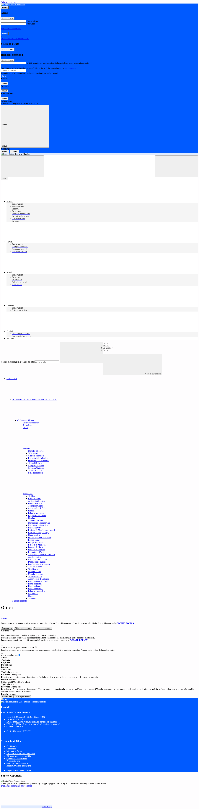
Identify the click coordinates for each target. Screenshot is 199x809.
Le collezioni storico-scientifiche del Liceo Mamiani (34, 399)
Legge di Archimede (37, 515)
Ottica (25, 427)
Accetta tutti (42, 628)
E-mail (29, 63)
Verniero (31, 598)
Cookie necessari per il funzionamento (17, 647)
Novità (106, 345)
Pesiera (31, 511)
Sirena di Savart (35, 470)
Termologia (27, 425)
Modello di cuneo (35, 574)
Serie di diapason (35, 473)
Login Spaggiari (70, 68)
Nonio (31, 596)
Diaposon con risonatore (38, 460)
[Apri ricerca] (176, 166)
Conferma (14, 151)
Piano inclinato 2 (35, 586)
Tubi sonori (33, 453)
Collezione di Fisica (26, 420)
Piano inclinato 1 (35, 588)
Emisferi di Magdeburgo (38, 532)
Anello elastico (34, 557)
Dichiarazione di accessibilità (18, 756)
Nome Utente (32, 21)
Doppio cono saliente (37, 562)
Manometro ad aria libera (39, 525)
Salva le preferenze (22, 697)
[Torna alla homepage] (99, 154)
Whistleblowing (13, 761)
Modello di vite (34, 571)
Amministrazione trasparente (18, 766)
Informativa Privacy (14, 751)
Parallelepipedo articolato (39, 564)
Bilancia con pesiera (36, 591)
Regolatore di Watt (36, 552)
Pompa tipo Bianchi (36, 542)
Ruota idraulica (34, 498)
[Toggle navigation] (22, 166)
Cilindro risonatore (36, 456)
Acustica (27, 448)
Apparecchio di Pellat (37, 508)
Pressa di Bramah (35, 503)
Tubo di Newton (35, 576)
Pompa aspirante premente (39, 537)
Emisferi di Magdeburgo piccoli (41, 530)
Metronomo (33, 593)
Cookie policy (12, 746)
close (4, 178)
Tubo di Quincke (35, 463)
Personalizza (7, 628)
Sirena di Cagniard (36, 468)
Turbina (31, 496)
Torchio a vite (34, 569)
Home (105, 343)
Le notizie (107, 348)
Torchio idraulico (35, 506)
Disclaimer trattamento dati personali (16, 786)
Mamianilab (11, 378)
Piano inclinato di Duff (38, 581)
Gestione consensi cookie (17, 763)
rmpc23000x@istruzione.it (35, 722)
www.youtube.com (9, 655)
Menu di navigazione (152, 374)
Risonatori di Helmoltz (38, 458)
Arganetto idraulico (36, 501)
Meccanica (27, 493)
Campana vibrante (36, 465)
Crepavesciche (34, 535)
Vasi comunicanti (35, 520)
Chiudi (4, 83)
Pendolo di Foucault (36, 549)
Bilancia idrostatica (36, 513)
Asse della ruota (35, 567)
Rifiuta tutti (23, 628)
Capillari (31, 518)
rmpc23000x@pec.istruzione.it (36, 724)
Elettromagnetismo (31, 423)
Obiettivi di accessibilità (16, 758)
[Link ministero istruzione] (13, 5)
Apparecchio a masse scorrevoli (41, 554)
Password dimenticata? (11, 28)
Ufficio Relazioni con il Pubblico (20, 753)
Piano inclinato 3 (35, 584)
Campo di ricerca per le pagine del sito (17, 362)
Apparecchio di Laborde (38, 579)
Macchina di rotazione (37, 559)
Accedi (5, 7)
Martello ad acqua (35, 451)
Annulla (5, 151)
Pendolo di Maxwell (36, 545)
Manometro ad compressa (39, 523)
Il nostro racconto (19, 601)
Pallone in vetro (35, 528)
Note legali (11, 749)
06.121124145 (16, 719)
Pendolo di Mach (35, 547)
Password (31, 24)
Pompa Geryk (34, 540)
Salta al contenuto (8, 2)
